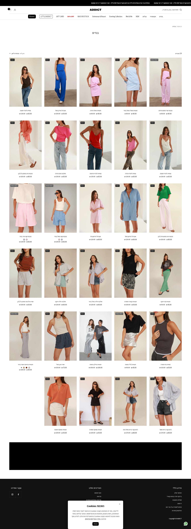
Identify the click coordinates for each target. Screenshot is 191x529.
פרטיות (99, 496)
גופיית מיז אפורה (165, 364)
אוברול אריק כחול (60, 110)
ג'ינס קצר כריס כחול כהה (130, 430)
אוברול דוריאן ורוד (95, 236)
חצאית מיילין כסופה (95, 364)
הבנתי (95, 524)
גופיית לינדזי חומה (25, 110)
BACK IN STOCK (83, 16)
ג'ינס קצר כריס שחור (165, 430)
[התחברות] (15, 10)
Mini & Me (129, 16)
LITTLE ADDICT (46, 16)
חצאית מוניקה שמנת (60, 430)
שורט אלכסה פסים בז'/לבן (25, 301)
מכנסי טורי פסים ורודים (165, 110)
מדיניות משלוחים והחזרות (93, 500)
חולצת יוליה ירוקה (60, 301)
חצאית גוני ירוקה (165, 301)
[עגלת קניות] (10, 10)
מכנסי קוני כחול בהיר (60, 236)
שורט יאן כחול (60, 364)
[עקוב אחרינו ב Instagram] (12, 494)
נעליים (145, 16)
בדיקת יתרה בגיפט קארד (174, 496)
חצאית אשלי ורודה (95, 110)
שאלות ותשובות (177, 500)
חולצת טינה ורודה (60, 173)
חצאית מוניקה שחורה (95, 430)
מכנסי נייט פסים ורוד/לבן (165, 236)
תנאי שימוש (98, 493)
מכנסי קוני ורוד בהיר (25, 236)
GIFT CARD (60, 16)
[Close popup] (119, 504)
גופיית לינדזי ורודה (130, 173)
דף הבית (179, 26)
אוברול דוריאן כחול (130, 236)
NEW (137, 16)
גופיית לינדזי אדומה (95, 173)
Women (32, 16)
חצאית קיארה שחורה (130, 301)
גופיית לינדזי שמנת (165, 173)
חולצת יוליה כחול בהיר (95, 301)
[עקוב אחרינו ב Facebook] (18, 494)
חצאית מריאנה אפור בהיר (25, 364)
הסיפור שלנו (178, 493)
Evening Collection (115, 16)
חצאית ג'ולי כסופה (130, 364)
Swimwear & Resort (99, 16)
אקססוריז (153, 16)
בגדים (161, 16)
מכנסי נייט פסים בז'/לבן (25, 173)
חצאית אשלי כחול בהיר (130, 110)
